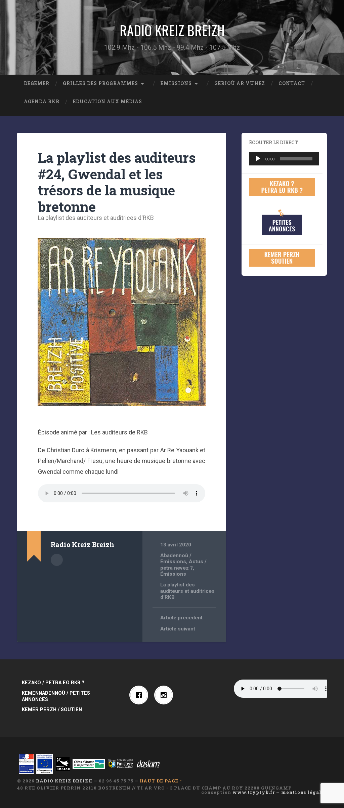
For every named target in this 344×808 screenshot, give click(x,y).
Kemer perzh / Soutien (52, 710)
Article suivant (177, 629)
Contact (291, 83)
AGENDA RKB (41, 102)
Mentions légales (304, 792)
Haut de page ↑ (161, 780)
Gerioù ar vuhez (239, 83)
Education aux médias (107, 102)
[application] (284, 158)
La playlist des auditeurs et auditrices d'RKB (96, 217)
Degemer (36, 83)
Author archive (57, 560)
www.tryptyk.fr (253, 792)
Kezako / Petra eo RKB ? (53, 683)
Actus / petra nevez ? (183, 565)
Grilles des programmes (100, 83)
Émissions (176, 83)
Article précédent (181, 618)
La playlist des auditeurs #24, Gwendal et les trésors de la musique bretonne (117, 182)
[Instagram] (165, 695)
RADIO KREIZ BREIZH (172, 30)
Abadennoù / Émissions (175, 558)
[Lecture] (258, 158)
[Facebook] (140, 695)
